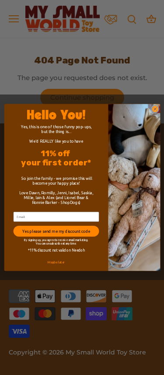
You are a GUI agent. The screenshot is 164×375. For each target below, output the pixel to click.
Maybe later (56, 262)
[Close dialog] (154, 108)
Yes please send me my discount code (56, 231)
